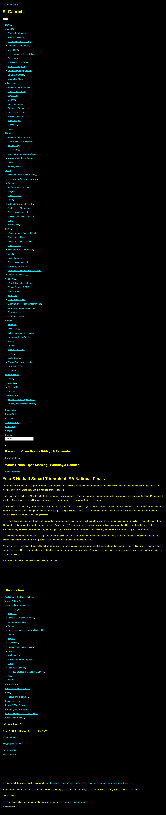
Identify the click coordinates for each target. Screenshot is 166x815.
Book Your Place (12, 458)
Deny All (12, 806)
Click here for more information (74, 802)
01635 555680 (9, 737)
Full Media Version (66, 783)
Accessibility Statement (86, 783)
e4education (52, 783)
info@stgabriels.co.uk (13, 744)
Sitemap (101, 783)
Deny (9, 806)
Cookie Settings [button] (113, 783)
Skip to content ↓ (10, 5)
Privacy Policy (127, 783)
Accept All (5, 806)
